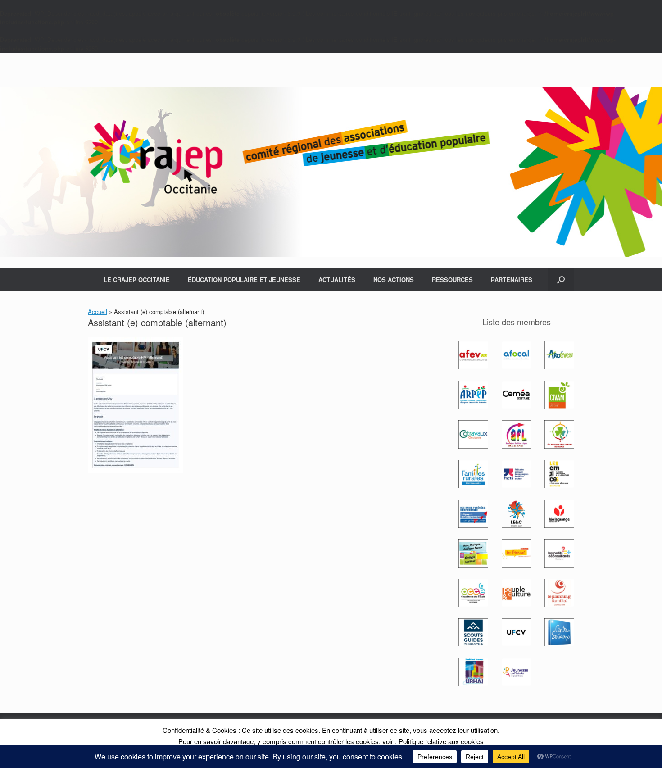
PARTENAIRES (511, 279)
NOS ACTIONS (393, 279)
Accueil (97, 311)
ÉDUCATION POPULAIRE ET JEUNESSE (244, 279)
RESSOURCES (452, 279)
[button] (561, 279)
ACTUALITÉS (336, 279)
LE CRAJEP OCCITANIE (137, 279)
